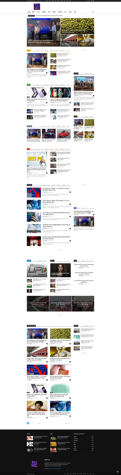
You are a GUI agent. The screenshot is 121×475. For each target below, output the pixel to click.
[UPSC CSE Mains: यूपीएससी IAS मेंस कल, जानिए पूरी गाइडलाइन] (53, 166)
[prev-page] (27, 80)
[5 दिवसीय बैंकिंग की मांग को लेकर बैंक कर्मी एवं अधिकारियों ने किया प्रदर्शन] (29, 280)
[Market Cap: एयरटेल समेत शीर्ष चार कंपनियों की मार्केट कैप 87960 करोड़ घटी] (34, 241)
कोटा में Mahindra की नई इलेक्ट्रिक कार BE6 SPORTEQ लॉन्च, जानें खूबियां (49, 15)
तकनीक (51, 374)
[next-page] (29, 80)
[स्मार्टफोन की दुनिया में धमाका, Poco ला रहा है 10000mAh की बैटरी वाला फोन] (53, 111)
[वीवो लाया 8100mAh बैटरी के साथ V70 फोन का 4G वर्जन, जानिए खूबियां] (30, 111)
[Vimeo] (91, 1)
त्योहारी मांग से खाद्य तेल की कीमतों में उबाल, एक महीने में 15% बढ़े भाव (89, 140)
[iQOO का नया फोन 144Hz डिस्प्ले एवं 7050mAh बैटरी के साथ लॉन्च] (53, 117)
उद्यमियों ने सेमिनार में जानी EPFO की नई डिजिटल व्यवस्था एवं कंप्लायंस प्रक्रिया (83, 93)
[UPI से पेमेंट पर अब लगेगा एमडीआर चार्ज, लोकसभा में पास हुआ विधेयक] (29, 291)
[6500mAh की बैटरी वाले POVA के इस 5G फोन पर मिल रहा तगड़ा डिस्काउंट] (30, 117)
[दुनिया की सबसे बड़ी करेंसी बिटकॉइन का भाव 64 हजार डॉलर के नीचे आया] (53, 438)
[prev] (90, 16)
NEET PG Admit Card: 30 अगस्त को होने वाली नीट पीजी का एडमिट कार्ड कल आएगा (36, 169)
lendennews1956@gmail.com (55, 468)
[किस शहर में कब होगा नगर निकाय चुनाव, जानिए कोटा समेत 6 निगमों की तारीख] (77, 348)
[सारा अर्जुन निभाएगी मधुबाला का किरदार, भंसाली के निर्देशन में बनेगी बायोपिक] (60, 270)
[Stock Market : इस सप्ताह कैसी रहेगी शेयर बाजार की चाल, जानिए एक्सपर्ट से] (34, 217)
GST (42, 50)
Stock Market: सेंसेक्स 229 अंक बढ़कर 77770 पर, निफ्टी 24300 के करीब (60, 413)
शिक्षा (27, 165)
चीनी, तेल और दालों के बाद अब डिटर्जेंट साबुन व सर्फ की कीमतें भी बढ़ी (59, 395)
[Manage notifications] (118, 472)
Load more (84, 353)
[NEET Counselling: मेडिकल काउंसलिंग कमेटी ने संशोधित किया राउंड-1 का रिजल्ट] (53, 154)
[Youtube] (93, 1)
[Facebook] (86, 1)
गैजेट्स (29, 84)
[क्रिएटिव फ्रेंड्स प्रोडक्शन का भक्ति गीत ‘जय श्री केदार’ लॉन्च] (52, 291)
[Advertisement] (70, 6)
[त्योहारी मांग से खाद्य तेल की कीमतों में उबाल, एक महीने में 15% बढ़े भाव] (86, 40)
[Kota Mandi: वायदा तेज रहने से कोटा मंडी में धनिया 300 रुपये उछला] (77, 26)
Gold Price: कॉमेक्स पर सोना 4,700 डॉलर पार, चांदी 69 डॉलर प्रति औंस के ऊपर (36, 414)
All (33, 50)
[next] (92, 16)
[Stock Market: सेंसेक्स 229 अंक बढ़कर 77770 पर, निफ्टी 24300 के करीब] (34, 205)
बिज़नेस (29, 50)
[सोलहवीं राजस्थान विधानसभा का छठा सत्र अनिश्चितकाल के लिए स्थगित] (77, 342)
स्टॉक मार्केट (28, 374)
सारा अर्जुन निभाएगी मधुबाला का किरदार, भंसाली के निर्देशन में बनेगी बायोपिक (60, 274)
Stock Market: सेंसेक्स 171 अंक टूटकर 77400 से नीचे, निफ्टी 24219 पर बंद (37, 377)
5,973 (39, 423)
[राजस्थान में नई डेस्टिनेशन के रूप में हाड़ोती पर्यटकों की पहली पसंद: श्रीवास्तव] (77, 330)
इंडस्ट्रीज (56, 50)
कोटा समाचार (63, 42)
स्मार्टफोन (28, 97)
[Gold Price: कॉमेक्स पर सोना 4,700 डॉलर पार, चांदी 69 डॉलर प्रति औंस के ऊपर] (37, 406)
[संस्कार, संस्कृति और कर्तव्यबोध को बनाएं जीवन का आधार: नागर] (53, 160)
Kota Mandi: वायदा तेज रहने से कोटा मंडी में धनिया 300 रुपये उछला (89, 127)
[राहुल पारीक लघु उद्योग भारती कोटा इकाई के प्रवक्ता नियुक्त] (77, 110)
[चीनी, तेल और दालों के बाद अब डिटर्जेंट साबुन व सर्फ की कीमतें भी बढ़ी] (60, 388)
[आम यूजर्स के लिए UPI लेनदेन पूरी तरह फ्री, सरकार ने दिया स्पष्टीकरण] (29, 286)
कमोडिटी (63, 28)
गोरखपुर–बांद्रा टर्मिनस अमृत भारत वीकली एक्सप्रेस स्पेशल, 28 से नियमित (78, 140)
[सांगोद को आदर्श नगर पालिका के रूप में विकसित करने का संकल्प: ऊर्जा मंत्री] (83, 303)
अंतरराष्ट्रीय (46, 50)
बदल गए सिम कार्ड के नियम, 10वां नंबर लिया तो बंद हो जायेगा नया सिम (60, 377)
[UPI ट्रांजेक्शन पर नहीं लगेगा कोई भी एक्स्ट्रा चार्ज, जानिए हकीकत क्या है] (37, 270)
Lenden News (29, 72)
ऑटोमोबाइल (30, 38)
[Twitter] (90, 1)
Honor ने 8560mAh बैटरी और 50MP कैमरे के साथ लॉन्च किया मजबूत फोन (60, 100)
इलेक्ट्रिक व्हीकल (62, 50)
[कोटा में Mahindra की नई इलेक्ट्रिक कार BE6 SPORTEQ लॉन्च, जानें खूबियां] (43, 32)
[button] (92, 11)
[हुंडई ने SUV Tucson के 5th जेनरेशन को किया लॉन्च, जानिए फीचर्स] (49, 134)
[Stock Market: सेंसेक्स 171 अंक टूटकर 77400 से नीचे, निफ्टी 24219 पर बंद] (53, 73)
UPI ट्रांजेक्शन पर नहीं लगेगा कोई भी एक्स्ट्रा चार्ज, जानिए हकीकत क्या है (36, 274)
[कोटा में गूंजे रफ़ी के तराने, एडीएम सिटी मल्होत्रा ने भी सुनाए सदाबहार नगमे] (52, 280)
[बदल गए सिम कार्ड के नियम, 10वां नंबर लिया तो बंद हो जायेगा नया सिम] (60, 370)
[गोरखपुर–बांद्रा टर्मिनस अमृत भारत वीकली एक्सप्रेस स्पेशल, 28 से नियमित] (69, 40)
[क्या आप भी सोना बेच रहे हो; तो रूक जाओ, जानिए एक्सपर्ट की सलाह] (53, 444)
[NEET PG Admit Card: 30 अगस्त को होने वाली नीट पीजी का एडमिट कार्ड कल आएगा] (37, 159)
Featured (37, 50)
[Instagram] (88, 1)
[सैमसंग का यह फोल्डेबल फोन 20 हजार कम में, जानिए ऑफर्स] (37, 92)
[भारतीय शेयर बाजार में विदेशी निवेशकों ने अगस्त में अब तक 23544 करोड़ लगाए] (34, 229)
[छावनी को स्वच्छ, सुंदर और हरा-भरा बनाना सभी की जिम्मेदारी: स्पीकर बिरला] (60, 303)
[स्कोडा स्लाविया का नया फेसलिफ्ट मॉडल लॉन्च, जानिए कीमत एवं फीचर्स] (64, 134)
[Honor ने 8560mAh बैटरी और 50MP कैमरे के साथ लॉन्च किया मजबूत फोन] (60, 92)
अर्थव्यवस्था (51, 50)
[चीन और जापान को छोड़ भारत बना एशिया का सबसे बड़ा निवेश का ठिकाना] (53, 450)
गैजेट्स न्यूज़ (52, 97)
